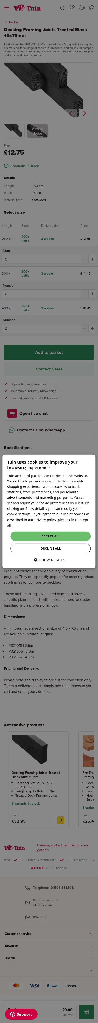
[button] (49, 559)
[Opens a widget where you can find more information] (21, 1015)
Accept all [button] (50, 536)
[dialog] (48, 511)
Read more (22, 525)
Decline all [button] (51, 548)
